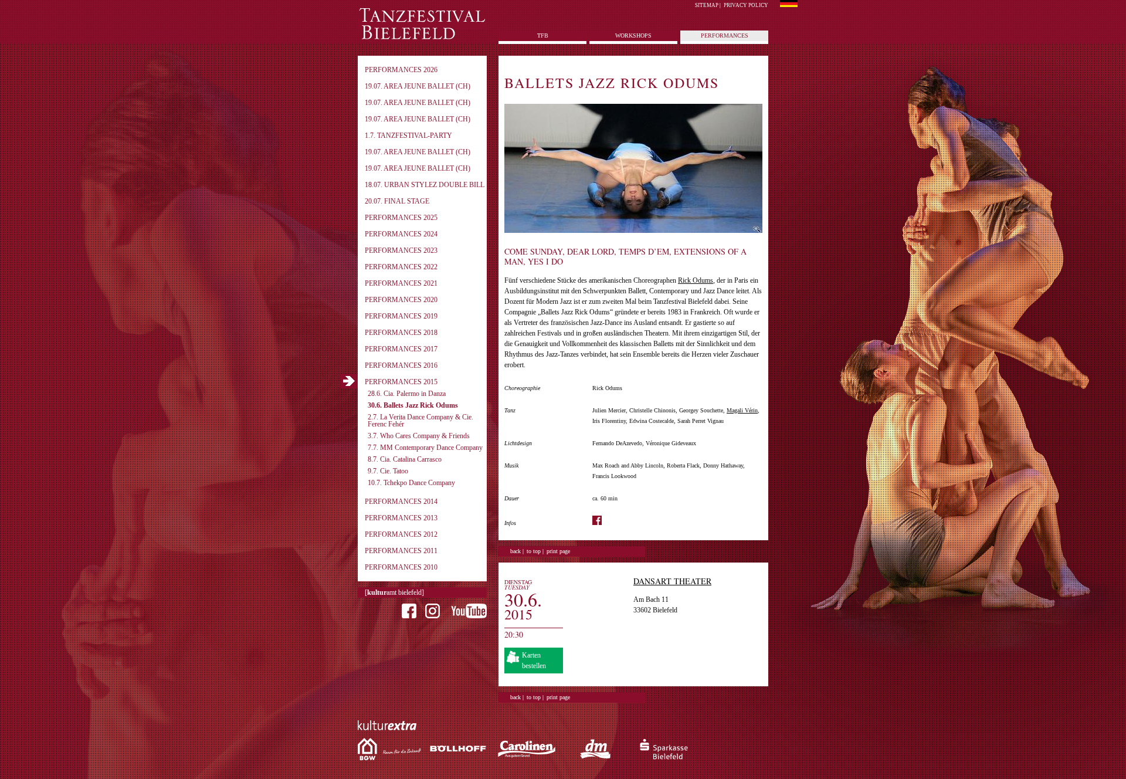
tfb (542, 35)
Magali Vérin (742, 410)
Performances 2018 (401, 332)
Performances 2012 (401, 534)
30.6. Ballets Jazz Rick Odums (413, 405)
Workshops (633, 35)
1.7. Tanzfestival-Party (408, 135)
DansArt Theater (672, 581)
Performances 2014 (401, 501)
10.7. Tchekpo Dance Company (411, 483)
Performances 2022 (401, 267)
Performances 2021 (401, 283)
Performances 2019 (401, 316)
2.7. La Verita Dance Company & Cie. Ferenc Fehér (420, 420)
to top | (535, 551)
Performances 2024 (401, 234)
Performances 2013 (401, 518)
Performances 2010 (401, 567)
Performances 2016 (401, 365)
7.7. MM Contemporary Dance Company (425, 447)
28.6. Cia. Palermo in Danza (407, 394)
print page (558, 551)
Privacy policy (746, 5)
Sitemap (706, 5)
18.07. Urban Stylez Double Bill (424, 185)
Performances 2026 (401, 70)
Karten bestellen (534, 660)
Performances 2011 (401, 551)
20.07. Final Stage (397, 201)
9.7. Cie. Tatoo (388, 471)
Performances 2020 (401, 300)
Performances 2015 (401, 382)
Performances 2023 (401, 250)
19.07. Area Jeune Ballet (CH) (417, 86)
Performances (724, 35)
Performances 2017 (401, 349)
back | (517, 551)
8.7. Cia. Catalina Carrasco (405, 459)
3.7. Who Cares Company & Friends (419, 436)
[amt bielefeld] (394, 592)
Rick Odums (695, 280)
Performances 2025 (401, 218)
